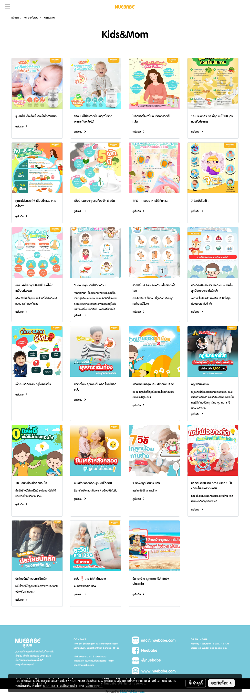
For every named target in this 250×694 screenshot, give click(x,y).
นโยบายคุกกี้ (94, 685)
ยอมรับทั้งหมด (221, 683)
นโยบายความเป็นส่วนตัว (60, 685)
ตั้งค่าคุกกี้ (196, 683)
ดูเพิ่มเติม (19, 127)
